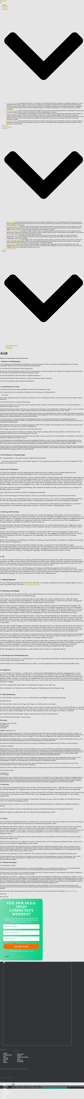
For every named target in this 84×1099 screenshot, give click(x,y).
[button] (43, 101)
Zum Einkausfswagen (12, 345)
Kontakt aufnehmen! (71, 891)
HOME (5, 1053)
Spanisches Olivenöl (12, 103)
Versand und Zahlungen (32, 584)
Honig (5, 8)
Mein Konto (10, 347)
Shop (6, 5)
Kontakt (10, 348)
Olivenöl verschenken (12, 113)
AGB (18, 1058)
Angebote (5, 6)
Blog (4, 250)
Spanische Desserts (11, 248)
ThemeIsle (81, 1084)
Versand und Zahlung (22, 1057)
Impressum (20, 1060)
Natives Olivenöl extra (12, 110)
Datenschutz (20, 1061)
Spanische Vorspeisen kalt (13, 226)
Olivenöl (5, 1059)
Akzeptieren (46, 1087)
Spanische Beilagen (12, 244)
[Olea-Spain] (3, 0)
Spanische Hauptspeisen (13, 235)
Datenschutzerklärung (21, 953)
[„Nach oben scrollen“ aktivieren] (13, 1084)
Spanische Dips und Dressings (14, 239)
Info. (5, 1097)
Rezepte (5, 1062)
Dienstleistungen (7, 126)
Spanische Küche (11, 222)
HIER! (44, 734)
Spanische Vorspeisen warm (14, 231)
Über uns (5, 125)
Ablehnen (52, 1087)
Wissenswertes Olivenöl (13, 121)
